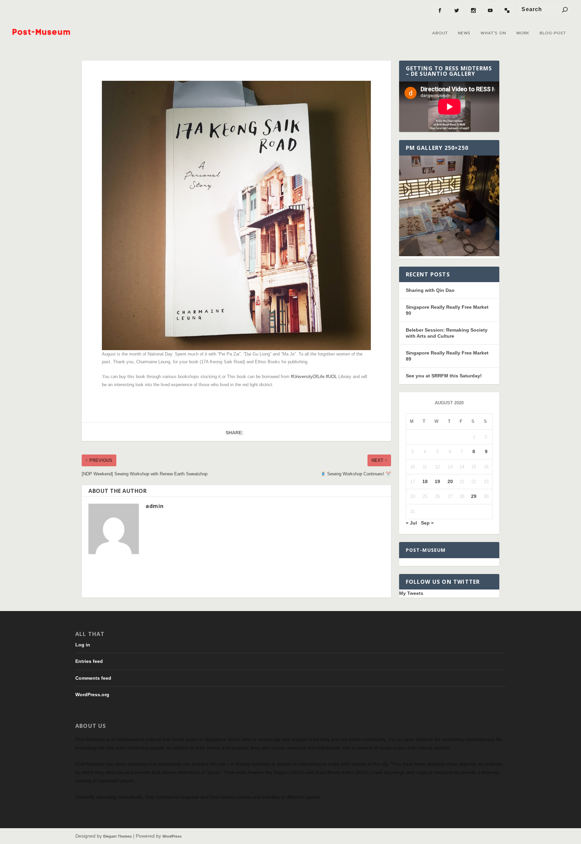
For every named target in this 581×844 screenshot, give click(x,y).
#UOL (331, 376)
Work (523, 33)
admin (155, 506)
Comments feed (93, 678)
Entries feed (89, 661)
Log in (82, 644)
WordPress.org (92, 694)
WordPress (172, 836)
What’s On (493, 33)
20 (450, 481)
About (440, 33)
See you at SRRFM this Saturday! (444, 375)
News (464, 33)
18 (425, 481)
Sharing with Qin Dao (430, 290)
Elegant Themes (117, 836)
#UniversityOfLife (307, 376)
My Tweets (411, 593)
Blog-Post (553, 33)
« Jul (411, 523)
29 (473, 496)
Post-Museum (426, 550)
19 (437, 481)
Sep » (427, 523)
